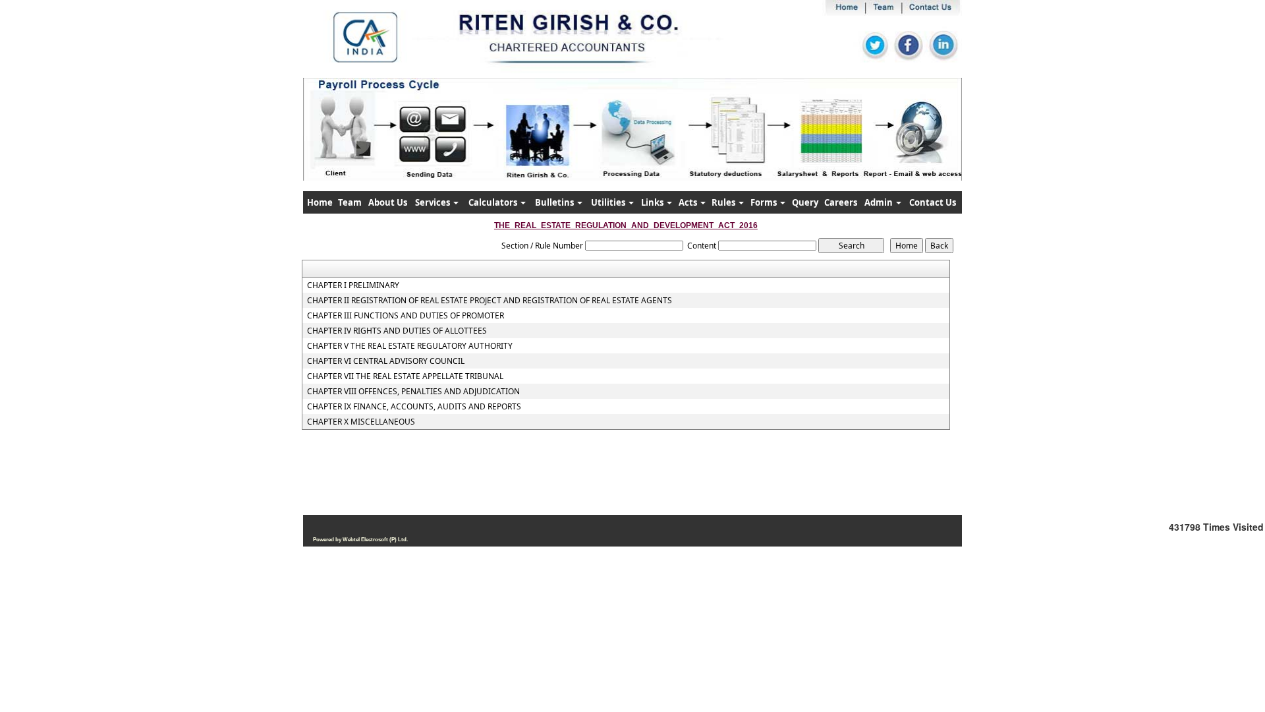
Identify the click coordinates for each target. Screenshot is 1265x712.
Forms (764, 202)
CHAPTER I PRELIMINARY (353, 285)
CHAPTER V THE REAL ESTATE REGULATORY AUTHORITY (410, 346)
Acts (689, 202)
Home (320, 202)
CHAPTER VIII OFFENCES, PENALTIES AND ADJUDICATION (413, 391)
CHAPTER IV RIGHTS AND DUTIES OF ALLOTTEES (397, 331)
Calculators (493, 202)
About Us (387, 202)
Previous (357, 141)
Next (901, 141)
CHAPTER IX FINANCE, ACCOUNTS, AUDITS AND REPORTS (414, 406)
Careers (840, 202)
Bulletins (555, 202)
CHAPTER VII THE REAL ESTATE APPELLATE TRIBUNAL (405, 376)
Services (433, 202)
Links (653, 202)
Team (350, 202)
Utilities (609, 202)
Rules (724, 202)
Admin (879, 202)
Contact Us (932, 202)
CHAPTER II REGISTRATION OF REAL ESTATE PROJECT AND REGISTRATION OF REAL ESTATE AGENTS (489, 300)
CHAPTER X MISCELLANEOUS (361, 422)
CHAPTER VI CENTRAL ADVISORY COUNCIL (385, 361)
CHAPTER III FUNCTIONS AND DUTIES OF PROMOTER (405, 316)
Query (805, 202)
